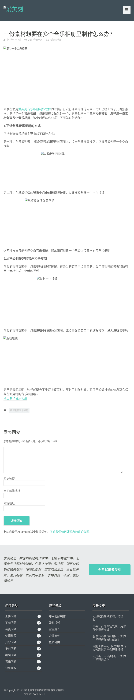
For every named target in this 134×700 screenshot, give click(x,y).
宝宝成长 (54, 629)
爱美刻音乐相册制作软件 (34, 109)
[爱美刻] (13, 8)
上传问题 (10, 616)
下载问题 (10, 622)
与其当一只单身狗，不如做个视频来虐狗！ (109, 658)
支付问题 (10, 648)
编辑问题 (10, 655)
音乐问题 (10, 661)
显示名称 (9, 478)
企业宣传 (54, 635)
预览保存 (10, 668)
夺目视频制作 (57, 616)
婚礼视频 (54, 622)
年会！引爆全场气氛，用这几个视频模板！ (109, 628)
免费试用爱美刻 (109, 570)
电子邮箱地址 (11, 491)
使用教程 (10, 635)
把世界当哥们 (15, 39)
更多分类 (54, 642)
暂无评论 (55, 39)
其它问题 (10, 642)
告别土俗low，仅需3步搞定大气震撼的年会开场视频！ (109, 648)
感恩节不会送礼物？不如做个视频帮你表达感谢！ (109, 638)
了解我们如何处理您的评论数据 (69, 531)
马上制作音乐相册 (15, 398)
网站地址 (9, 503)
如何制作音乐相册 (19, 410)
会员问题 (10, 629)
